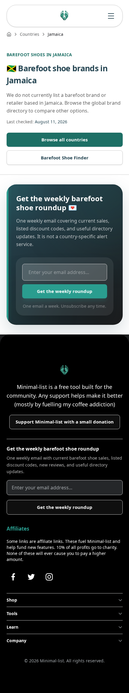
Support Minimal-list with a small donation (65, 422)
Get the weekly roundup (64, 291)
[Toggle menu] (111, 16)
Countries (29, 34)
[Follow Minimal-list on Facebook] (13, 577)
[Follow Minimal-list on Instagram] (49, 577)
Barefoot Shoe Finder (64, 158)
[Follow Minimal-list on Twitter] (31, 577)
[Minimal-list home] (64, 16)
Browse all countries (64, 140)
